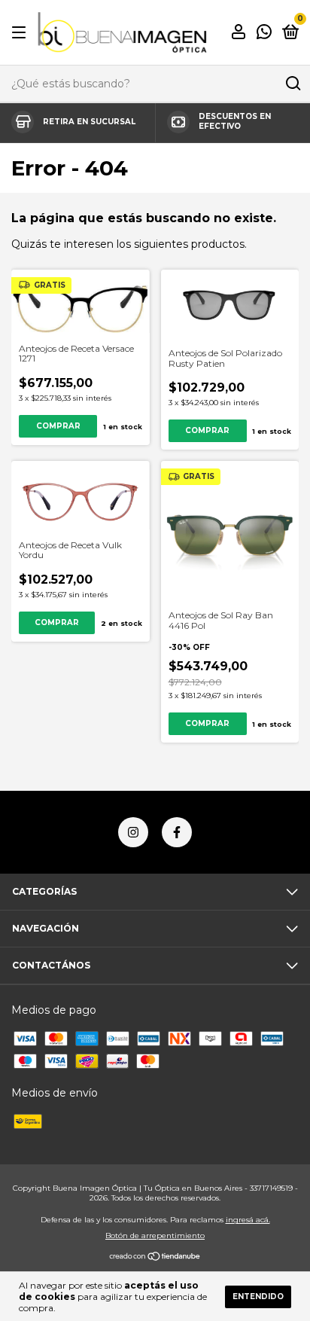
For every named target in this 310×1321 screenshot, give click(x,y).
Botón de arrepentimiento (155, 1235)
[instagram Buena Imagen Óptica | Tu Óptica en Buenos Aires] (133, 832)
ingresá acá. (248, 1220)
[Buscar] (292, 83)
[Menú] (21, 33)
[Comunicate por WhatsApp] (264, 33)
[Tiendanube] (155, 1257)
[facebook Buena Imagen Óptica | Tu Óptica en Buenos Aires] (177, 832)
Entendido (258, 1296)
